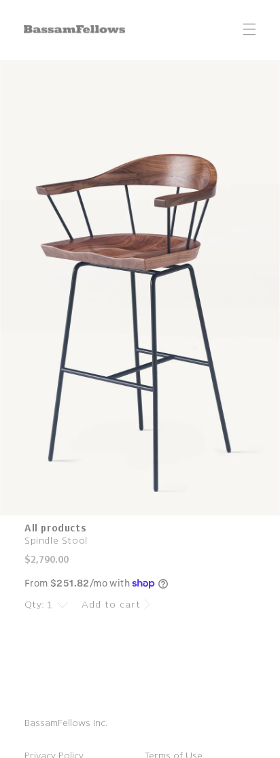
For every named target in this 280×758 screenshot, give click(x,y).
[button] (249, 29)
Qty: (34, 604)
